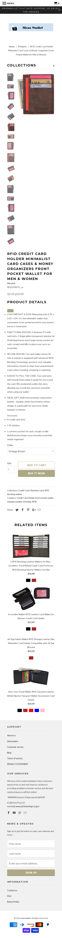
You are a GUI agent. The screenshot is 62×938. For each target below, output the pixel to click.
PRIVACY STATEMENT (17, 764)
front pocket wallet (44, 498)
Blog (9, 752)
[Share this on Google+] (33, 509)
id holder (27, 501)
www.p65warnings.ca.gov (27, 806)
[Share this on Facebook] (22, 509)
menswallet (26, 918)
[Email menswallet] (25, 812)
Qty (9, 463)
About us (11, 735)
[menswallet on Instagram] (20, 812)
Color (10, 445)
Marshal (11, 283)
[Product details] (10, 310)
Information (12, 741)
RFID (34, 501)
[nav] (8, 3)
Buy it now (36, 473)
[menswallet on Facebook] (9, 812)
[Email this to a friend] (38, 509)
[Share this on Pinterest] (27, 509)
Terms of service (14, 758)
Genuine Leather (14, 501)
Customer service (15, 747)
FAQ (9, 896)
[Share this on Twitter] (16, 509)
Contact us (12, 890)
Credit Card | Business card (31, 490)
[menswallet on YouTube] (14, 812)
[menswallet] (31, 25)
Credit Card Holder (25, 498)
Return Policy (13, 901)
